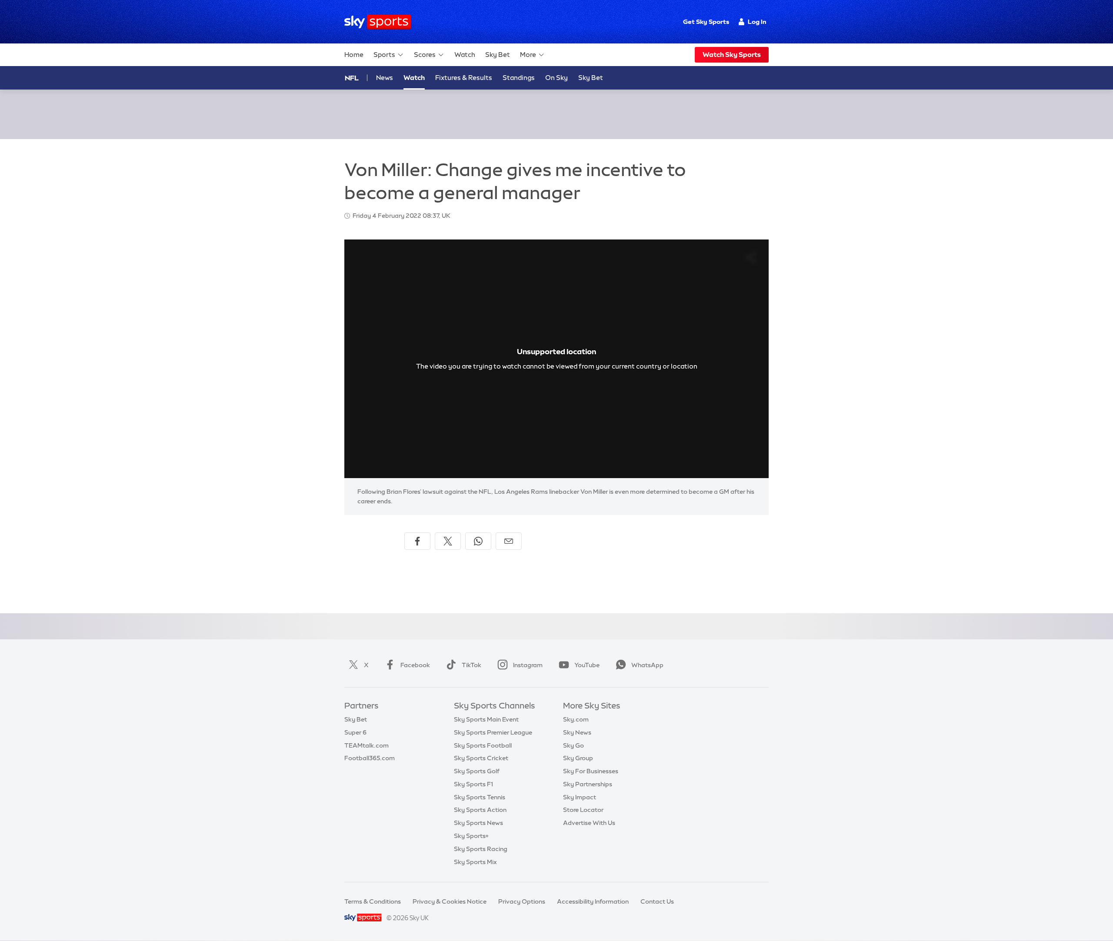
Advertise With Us (589, 823)
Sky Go (573, 745)
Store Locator (583, 810)
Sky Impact (579, 797)
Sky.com (576, 719)
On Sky (556, 77)
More (528, 54)
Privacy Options (521, 901)
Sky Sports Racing (480, 849)
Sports (384, 54)
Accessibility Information (593, 901)
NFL (352, 77)
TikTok (471, 665)
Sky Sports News (478, 823)
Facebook (415, 665)
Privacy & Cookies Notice (450, 901)
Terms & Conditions (372, 901)
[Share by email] (509, 541)
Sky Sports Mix (475, 862)
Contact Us (657, 901)
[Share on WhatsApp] (478, 541)
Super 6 (355, 732)
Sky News (577, 732)
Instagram (528, 665)
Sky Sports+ (471, 836)
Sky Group (578, 758)
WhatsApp (647, 665)
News (384, 77)
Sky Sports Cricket (481, 758)
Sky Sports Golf (477, 771)
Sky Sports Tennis (479, 797)
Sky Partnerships (587, 784)
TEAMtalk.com (366, 745)
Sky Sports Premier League (493, 732)
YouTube (587, 665)
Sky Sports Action (480, 810)
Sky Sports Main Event (486, 719)
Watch (464, 54)
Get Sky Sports (706, 22)
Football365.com (369, 758)
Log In (757, 22)
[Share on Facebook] (417, 541)
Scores (425, 54)
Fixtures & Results (463, 77)
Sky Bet (497, 54)
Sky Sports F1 (473, 784)
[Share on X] (448, 541)
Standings (519, 77)
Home (353, 54)
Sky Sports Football (483, 745)
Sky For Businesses (590, 771)
